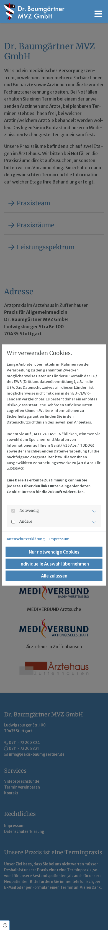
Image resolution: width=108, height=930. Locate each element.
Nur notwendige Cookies (54, 552)
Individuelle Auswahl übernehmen (54, 564)
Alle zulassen (54, 576)
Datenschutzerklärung (25, 539)
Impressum (59, 539)
